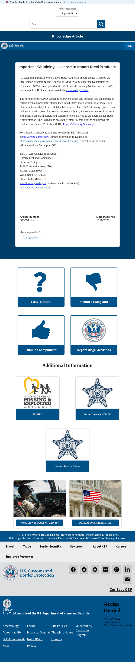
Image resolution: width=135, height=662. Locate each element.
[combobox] (63, 24)
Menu (129, 45)
